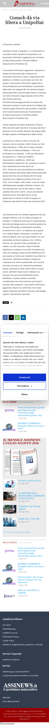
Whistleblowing (9, 629)
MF (12, 302)
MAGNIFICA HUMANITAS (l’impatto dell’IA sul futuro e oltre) (31, 426)
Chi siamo (7, 625)
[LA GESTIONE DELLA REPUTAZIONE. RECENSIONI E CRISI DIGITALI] (9, 496)
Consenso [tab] (7, 332)
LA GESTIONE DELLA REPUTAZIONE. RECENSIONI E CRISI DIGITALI (31, 496)
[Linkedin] (23, 317)
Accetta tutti (24, 377)
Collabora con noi (10, 633)
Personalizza (23, 386)
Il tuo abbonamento (11, 701)
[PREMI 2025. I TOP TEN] (9, 522)
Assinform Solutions (11, 659)
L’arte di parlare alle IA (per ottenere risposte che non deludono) (30, 580)
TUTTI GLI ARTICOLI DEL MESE (16, 532)
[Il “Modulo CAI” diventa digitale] (9, 509)
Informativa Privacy (11, 636)
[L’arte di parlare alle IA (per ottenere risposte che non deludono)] (9, 580)
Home (5, 10)
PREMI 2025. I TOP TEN (28, 519)
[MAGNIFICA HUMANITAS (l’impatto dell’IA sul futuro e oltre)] (9, 426)
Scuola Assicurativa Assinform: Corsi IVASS (21, 675)
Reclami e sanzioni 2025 (29, 480)
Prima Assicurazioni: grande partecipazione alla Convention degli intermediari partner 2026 (31, 411)
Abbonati (6, 697)
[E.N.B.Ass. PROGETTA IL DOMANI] (9, 593)
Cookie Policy (8, 640)
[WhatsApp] (17, 317)
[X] (11, 317)
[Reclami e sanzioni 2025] (9, 483)
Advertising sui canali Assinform (16, 671)
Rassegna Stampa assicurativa (21, 10)
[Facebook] (5, 317)
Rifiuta (25, 394)
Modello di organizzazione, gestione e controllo (23, 644)
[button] (4, 3)
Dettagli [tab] (20, 332)
